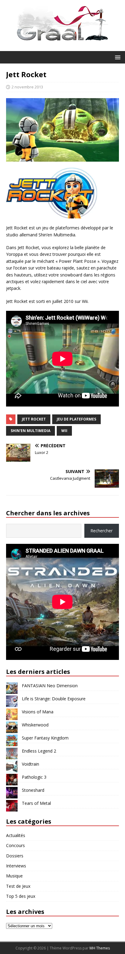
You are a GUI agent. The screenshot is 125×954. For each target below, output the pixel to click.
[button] (116, 57)
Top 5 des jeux (20, 896)
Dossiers (14, 856)
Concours (15, 845)
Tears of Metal (36, 803)
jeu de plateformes (76, 419)
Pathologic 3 (34, 777)
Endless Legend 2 (39, 751)
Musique (14, 876)
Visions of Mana (37, 712)
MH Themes (100, 948)
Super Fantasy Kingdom (45, 738)
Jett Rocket (34, 419)
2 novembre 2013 (27, 87)
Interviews (16, 866)
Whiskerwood (35, 725)
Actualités (15, 835)
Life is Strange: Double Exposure (54, 699)
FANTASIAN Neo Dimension (50, 685)
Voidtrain (30, 764)
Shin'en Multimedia (30, 430)
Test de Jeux (18, 886)
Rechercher (101, 531)
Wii (64, 430)
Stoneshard (33, 790)
